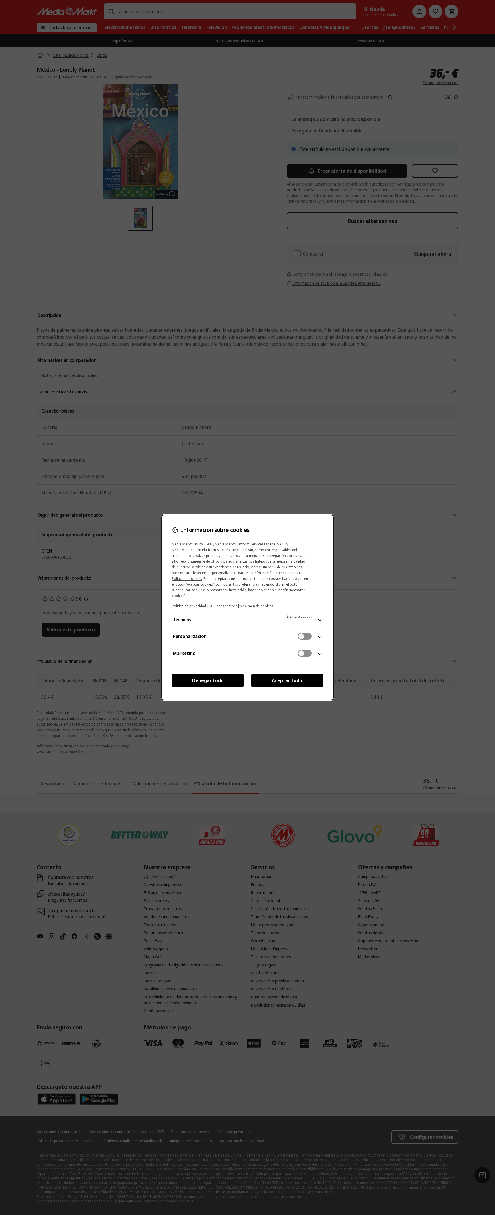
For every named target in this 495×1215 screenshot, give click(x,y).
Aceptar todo (287, 680)
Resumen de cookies (256, 606)
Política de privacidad (189, 606)
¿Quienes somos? (223, 606)
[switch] (305, 636)
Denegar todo (208, 680)
